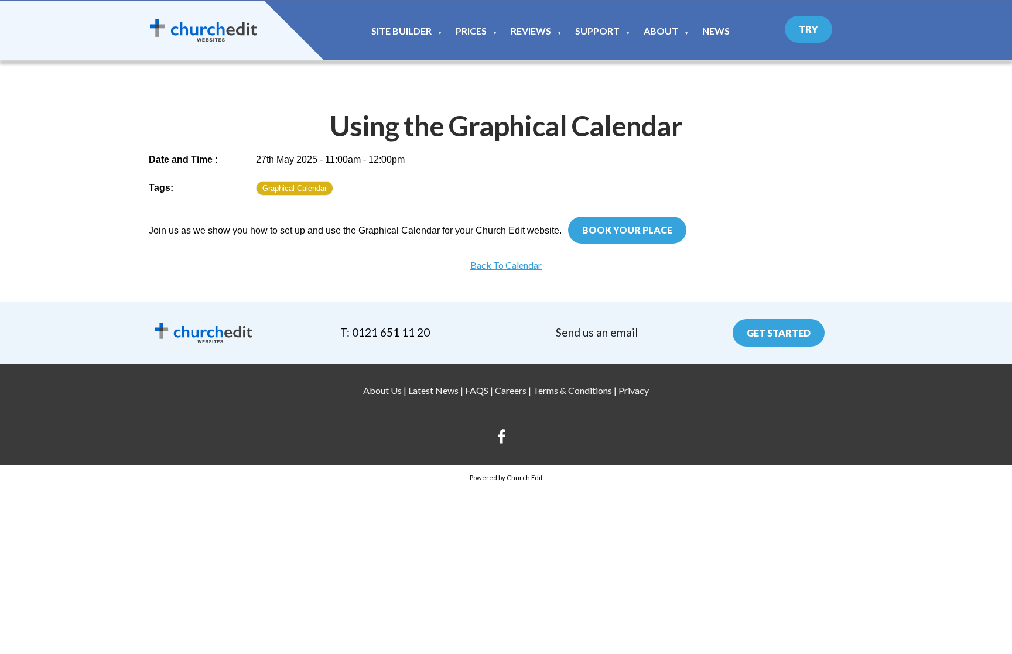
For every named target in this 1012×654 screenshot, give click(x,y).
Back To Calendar (506, 264)
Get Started (779, 332)
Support (597, 30)
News (716, 30)
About (661, 30)
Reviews (531, 30)
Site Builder (401, 30)
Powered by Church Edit (506, 477)
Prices (471, 30)
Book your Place (627, 229)
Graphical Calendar (294, 188)
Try (808, 29)
